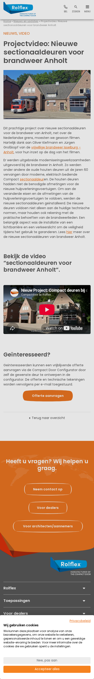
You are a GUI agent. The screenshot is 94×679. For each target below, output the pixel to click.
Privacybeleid (80, 621)
